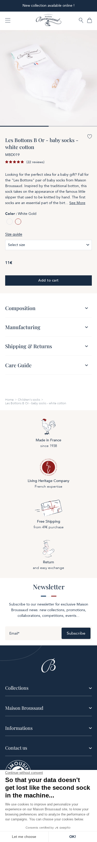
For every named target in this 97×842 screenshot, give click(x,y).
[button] (81, 21)
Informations (19, 728)
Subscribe (76, 633)
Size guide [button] (13, 234)
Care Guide (18, 365)
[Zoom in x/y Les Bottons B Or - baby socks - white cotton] (48, 78)
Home (9, 399)
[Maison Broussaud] (48, 20)
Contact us (16, 748)
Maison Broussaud (24, 708)
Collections (16, 688)
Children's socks (29, 399)
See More (77, 203)
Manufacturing (22, 326)
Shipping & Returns (28, 346)
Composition (20, 307)
